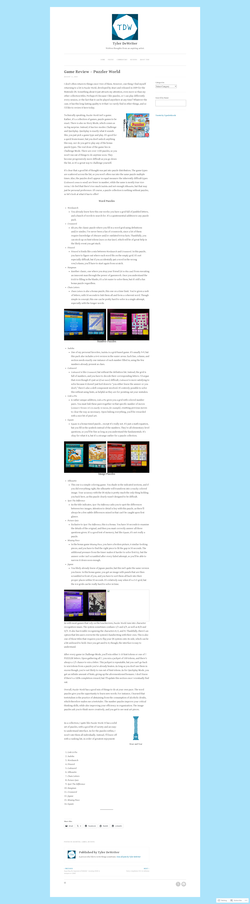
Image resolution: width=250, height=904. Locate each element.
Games (84, 842)
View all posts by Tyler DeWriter (129, 857)
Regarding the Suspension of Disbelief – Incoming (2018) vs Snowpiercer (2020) (82, 871)
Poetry (111, 60)
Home (103, 60)
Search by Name (162, 98)
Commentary (122, 60)
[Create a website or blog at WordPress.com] (65, 883)
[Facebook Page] (183, 884)
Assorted (76, 842)
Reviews (133, 60)
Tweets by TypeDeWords (165, 115)
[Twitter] (178, 884)
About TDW (144, 60)
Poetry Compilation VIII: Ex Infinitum (137, 870)
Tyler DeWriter (125, 43)
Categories (159, 82)
